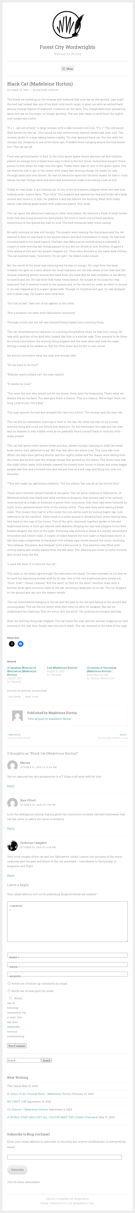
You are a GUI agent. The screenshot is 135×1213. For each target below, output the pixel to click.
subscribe (13, 1026)
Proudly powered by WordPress (67, 1199)
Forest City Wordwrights (67, 47)
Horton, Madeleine (34, 690)
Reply (11, 786)
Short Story (32, 697)
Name (14, 957)
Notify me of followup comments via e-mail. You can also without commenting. (16, 1017)
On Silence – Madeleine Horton (27, 1109)
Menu (69, 68)
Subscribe (17, 1169)
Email (15, 966)
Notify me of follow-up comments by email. (39, 983)
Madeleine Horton (45, 89)
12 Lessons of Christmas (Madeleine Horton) (102, 669)
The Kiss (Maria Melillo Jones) (112, 736)
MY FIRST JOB (16, 1101)
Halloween (15, 697)
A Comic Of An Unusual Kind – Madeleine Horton (39, 1094)
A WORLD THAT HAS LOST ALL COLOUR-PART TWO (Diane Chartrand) (52, 1117)
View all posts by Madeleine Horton (49, 718)
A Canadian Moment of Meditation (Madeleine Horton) (21, 671)
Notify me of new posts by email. (32, 991)
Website (15, 976)
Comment (16, 908)
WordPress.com (83, 1203)
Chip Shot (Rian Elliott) (18, 736)
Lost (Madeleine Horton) (62, 667)
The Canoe (14, 1086)
